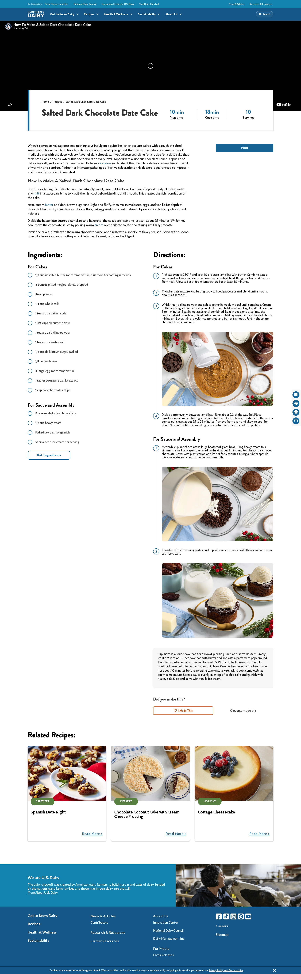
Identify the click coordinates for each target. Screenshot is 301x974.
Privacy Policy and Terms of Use (226, 970)
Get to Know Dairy (42, 916)
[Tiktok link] (226, 916)
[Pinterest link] (241, 916)
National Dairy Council (85, 4)
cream (99, 225)
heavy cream (48, 423)
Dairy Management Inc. (56, 4)
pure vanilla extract (56, 380)
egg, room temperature (55, 371)
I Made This (185, 710)
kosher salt (50, 342)
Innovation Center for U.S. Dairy (118, 4)
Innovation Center (165, 922)
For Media (161, 948)
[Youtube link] (248, 916)
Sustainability (38, 940)
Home (45, 101)
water (44, 294)
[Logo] (36, 14)
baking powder (52, 332)
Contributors (99, 922)
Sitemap (222, 934)
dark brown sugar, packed (56, 351)
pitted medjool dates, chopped (61, 284)
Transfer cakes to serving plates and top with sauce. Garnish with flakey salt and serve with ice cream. (217, 551)
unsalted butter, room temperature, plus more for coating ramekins (83, 275)
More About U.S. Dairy (43, 893)
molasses (46, 361)
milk (36, 193)
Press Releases (163, 955)
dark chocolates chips (52, 390)
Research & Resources (261, 4)
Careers (222, 926)
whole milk (47, 304)
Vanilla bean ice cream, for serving (57, 442)
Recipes (57, 101)
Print (244, 148)
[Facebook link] (219, 916)
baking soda (51, 313)
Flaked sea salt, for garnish (52, 432)
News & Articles (236, 4)
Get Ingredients (49, 455)
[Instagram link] (233, 916)
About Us (160, 916)
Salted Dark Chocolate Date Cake (86, 101)
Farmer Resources (104, 941)
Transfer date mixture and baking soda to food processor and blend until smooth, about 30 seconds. (215, 293)
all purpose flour (52, 323)
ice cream (104, 163)
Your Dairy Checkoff (149, 4)
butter (49, 205)
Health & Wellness (42, 932)
